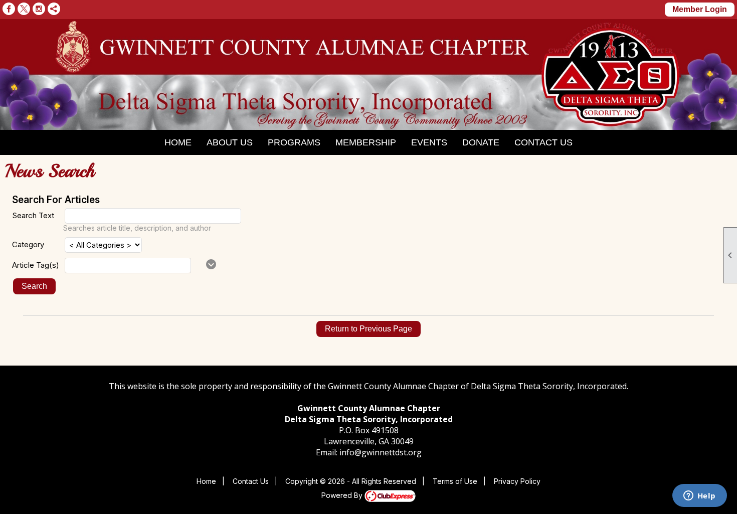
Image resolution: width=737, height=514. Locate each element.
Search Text (33, 215)
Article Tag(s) (35, 265)
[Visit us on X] (24, 9)
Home (178, 142)
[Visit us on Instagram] (39, 9)
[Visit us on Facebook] (9, 9)
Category (28, 244)
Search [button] (34, 286)
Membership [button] (365, 142)
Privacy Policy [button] (517, 481)
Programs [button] (294, 142)
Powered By (342, 495)
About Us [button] (230, 142)
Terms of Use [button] (455, 481)
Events (429, 142)
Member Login (699, 9)
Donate (480, 142)
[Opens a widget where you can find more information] (699, 496)
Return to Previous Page (368, 328)
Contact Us (543, 142)
